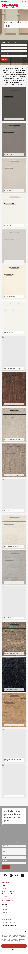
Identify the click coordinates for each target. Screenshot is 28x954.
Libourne (4, 897)
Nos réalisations (6, 915)
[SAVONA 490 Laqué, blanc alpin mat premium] (14, 746)
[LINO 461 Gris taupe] (14, 140)
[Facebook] (17, 1)
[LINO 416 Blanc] (14, 211)
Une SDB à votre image (8, 922)
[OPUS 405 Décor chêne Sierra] (14, 710)
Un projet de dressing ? (8, 928)
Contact (4, 888)
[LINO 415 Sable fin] (14, 175)
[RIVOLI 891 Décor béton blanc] (14, 532)
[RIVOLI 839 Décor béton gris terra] (14, 353)
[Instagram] (22, 1)
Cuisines (4, 904)
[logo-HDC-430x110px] (9, 6)
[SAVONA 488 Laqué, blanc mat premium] (14, 781)
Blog (3, 886)
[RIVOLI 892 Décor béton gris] (14, 567)
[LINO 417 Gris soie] (14, 246)
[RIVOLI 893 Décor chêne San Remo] (14, 603)
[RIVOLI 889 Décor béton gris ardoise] (14, 496)
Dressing (4, 909)
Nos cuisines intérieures (9, 925)
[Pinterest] (20, 1)
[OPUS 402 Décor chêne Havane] (14, 639)
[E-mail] (25, 1)
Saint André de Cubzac (8, 894)
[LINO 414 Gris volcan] (14, 104)
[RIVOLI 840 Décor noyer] (14, 389)
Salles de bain (6, 907)
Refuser (14, 950)
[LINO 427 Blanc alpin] (14, 318)
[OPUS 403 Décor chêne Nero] (14, 674)
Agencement (5, 912)
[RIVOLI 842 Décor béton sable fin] (14, 425)
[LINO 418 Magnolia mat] (14, 282)
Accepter (14, 946)
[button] (26, 931)
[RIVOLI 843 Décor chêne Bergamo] (14, 460)
